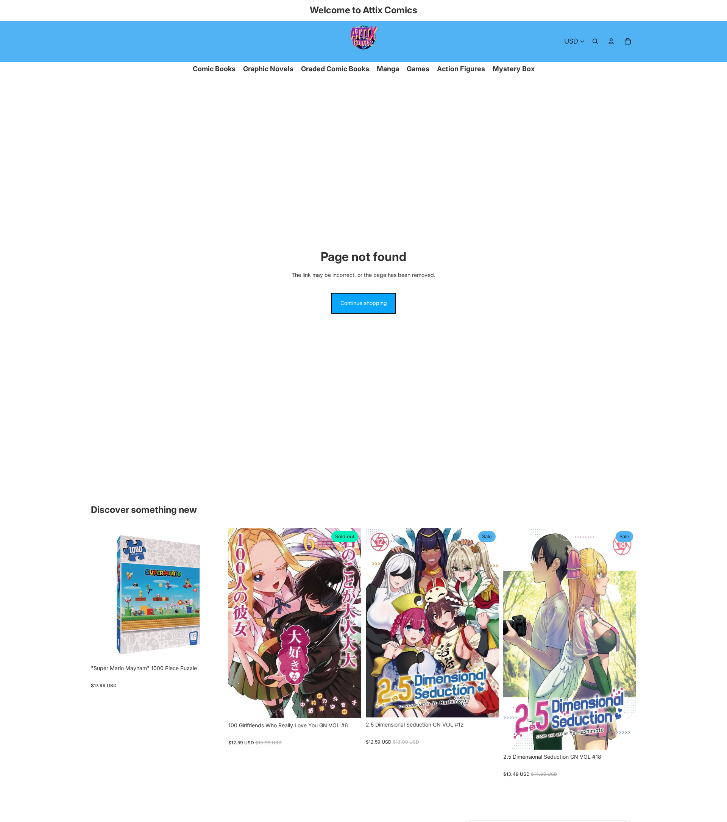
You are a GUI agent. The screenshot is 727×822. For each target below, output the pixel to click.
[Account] (611, 41)
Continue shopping (363, 303)
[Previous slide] (102, 594)
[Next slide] (212, 594)
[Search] (595, 41)
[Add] (212, 649)
